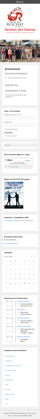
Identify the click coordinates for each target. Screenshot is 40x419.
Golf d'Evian (21, 309)
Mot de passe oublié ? (11, 136)
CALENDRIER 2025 (10, 220)
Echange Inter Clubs (10, 370)
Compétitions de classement (13, 365)
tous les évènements (11, 243)
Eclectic (7, 375)
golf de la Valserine (23, 336)
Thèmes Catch (28, 415)
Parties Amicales (10, 394)
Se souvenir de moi (12, 129)
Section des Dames (20, 29)
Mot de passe (8, 122)
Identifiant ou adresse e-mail (12, 114)
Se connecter (8, 132)
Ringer (7, 399)
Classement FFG (10, 356)
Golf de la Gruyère (23, 318)
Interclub (7, 389)
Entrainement (12, 69)
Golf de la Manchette (24, 326)
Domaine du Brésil (23, 301)
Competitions (8, 361)
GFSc (7, 384)
